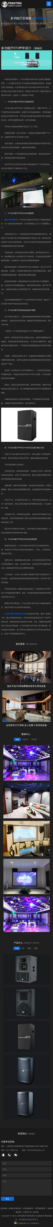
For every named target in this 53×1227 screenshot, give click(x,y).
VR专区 (34, 739)
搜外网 (18, 1212)
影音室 (36, 1212)
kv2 (23, 948)
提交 (7, 1199)
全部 (17, 739)
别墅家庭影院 (40, 1208)
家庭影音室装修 (15, 1208)
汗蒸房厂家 (27, 1212)
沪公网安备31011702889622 (28, 1223)
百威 (29, 948)
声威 (35, 948)
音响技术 (38, 48)
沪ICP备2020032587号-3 (28, 1219)
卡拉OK (25, 739)
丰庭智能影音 (28, 1208)
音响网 (50, 1208)
